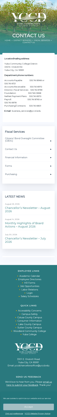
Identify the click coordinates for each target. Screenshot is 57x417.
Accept (28, 406)
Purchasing (11, 174)
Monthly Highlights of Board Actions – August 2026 (24, 225)
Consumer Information (29, 320)
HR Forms (29, 282)
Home (8, 40)
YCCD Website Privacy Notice (37, 413)
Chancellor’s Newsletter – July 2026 (25, 240)
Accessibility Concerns (29, 310)
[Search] (52, 4)
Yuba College (30, 334)
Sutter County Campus (29, 327)
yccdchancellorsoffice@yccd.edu (32, 365)
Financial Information (16, 157)
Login (30, 293)
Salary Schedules (30, 296)
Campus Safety (30, 314)
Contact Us (11, 149)
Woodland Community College (29, 331)
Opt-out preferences (14, 413)
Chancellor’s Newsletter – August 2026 (27, 209)
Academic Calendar (29, 276)
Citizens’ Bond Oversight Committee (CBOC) (24, 139)
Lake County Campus (29, 324)
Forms (8, 166)
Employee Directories (29, 279)
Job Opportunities (29, 286)
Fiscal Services (42, 40)
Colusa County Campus (29, 317)
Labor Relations (29, 289)
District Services (22, 40)
